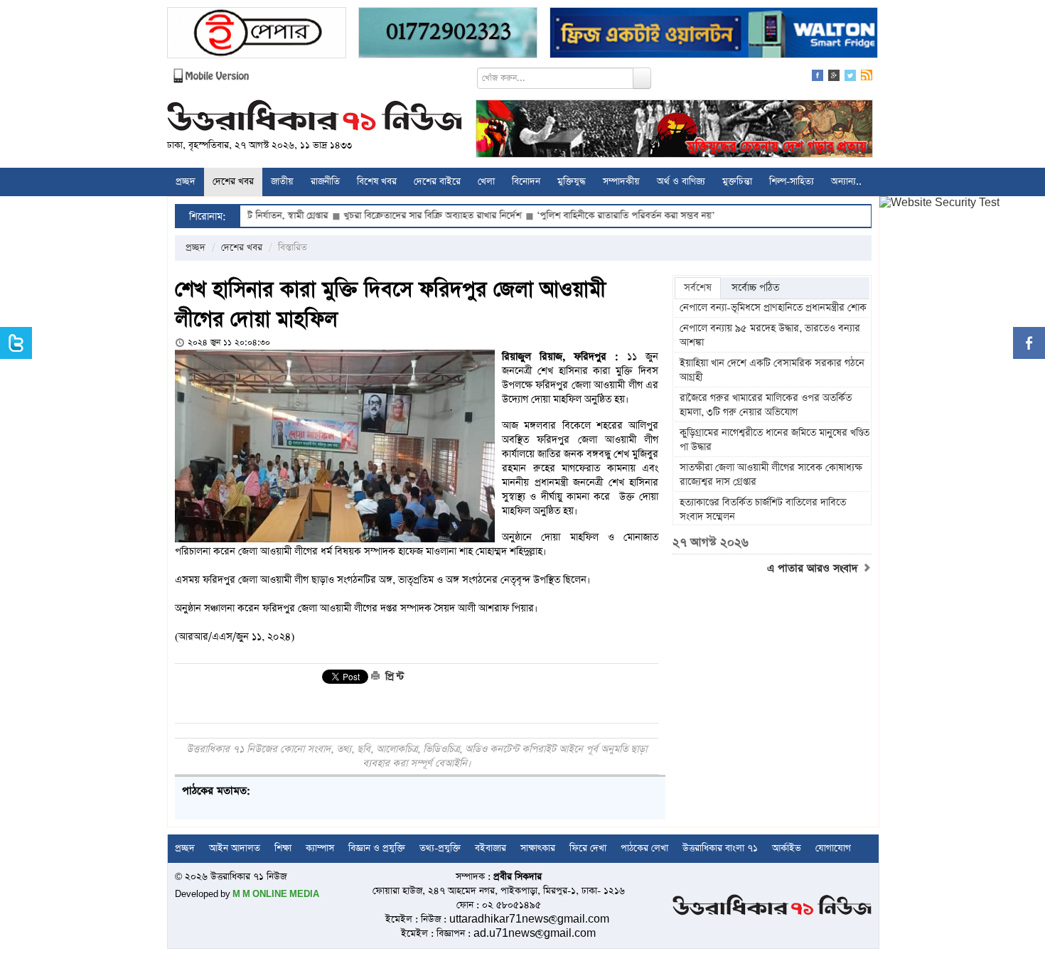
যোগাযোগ (833, 848)
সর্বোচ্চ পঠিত (755, 288)
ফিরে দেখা (587, 848)
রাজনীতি (325, 181)
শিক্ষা (282, 848)
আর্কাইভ (786, 848)
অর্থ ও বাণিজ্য (681, 181)
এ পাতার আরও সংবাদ (814, 569)
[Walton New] (713, 34)
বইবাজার (490, 848)
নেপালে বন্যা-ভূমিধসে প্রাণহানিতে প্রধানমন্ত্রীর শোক (773, 308)
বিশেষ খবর (377, 181)
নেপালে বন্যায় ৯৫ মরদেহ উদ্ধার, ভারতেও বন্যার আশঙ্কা (770, 335)
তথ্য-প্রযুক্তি (440, 848)
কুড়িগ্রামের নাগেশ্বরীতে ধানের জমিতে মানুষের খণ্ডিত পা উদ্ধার (774, 440)
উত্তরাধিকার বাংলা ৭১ (720, 848)
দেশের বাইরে (437, 181)
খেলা (486, 181)
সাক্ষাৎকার (537, 848)
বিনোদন (526, 181)
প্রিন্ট (393, 677)
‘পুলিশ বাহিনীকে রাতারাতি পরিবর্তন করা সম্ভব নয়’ (592, 215)
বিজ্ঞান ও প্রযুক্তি (376, 848)
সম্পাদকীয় (621, 181)
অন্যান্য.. (846, 181)
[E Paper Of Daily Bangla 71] (256, 34)
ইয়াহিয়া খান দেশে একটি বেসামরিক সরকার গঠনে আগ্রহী (772, 370)
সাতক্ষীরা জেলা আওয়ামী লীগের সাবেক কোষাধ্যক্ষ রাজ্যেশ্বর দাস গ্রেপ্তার (771, 475)
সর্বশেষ (698, 288)
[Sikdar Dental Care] (448, 34)
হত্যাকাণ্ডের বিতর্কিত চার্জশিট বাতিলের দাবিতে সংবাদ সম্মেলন (763, 509)
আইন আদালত (234, 848)
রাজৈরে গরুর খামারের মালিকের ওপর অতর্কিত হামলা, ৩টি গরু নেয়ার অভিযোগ (766, 405)
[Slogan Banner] (674, 130)
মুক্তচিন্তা (737, 181)
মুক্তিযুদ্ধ (571, 181)
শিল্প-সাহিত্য (791, 181)
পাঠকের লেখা (644, 848)
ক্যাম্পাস (320, 848)
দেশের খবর (233, 181)
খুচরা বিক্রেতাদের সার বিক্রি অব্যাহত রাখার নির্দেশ (399, 215)
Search (642, 78)
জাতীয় (282, 181)
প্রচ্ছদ (185, 181)
